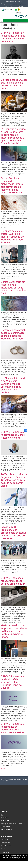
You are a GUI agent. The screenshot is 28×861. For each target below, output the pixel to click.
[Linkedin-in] (26, 16)
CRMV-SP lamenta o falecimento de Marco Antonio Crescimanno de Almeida (13, 37)
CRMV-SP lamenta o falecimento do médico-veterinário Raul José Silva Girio (12, 728)
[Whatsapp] (21, 17)
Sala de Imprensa (5, 842)
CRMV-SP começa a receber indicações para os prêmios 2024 (13, 580)
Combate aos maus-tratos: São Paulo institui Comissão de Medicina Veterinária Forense (12, 237)
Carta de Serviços (5, 852)
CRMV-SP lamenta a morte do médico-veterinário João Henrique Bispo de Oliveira (12, 682)
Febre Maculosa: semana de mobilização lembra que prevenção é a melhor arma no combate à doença (12, 185)
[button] (1, 20)
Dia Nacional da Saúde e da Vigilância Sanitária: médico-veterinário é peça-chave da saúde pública (13, 385)
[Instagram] (21, 16)
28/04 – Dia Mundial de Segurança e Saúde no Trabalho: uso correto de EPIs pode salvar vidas (14, 480)
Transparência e (18, 12)
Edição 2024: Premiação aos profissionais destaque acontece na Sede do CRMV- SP (14, 533)
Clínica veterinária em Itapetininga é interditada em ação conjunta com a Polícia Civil (13, 287)
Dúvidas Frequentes (6, 846)
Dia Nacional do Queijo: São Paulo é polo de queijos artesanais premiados (14, 84)
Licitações (3, 849)
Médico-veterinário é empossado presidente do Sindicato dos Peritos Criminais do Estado (14, 631)
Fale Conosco (4, 839)
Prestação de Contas (19, 13)
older (3, 768)
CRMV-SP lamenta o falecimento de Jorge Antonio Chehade (13, 434)
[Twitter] (18, 16)
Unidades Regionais (6, 829)
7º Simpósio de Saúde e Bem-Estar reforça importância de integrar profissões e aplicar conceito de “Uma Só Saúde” (13, 136)
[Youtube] (23, 16)
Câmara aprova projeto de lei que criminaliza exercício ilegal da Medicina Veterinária (13, 334)
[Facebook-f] (16, 16)
